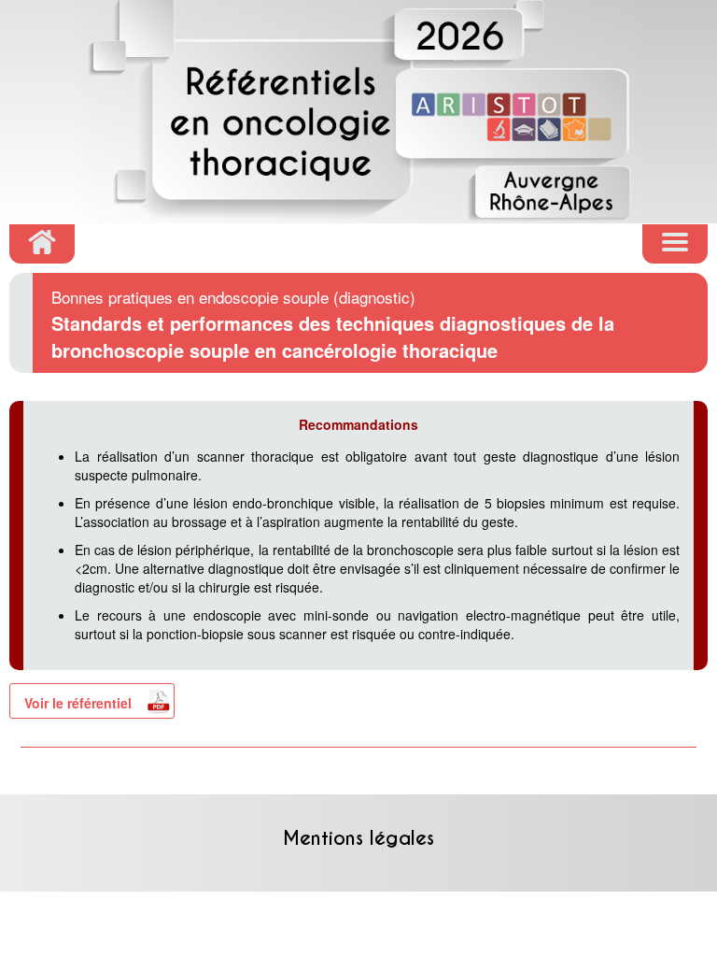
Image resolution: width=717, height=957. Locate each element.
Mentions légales (358, 838)
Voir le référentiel (78, 702)
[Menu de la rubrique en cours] (675, 244)
